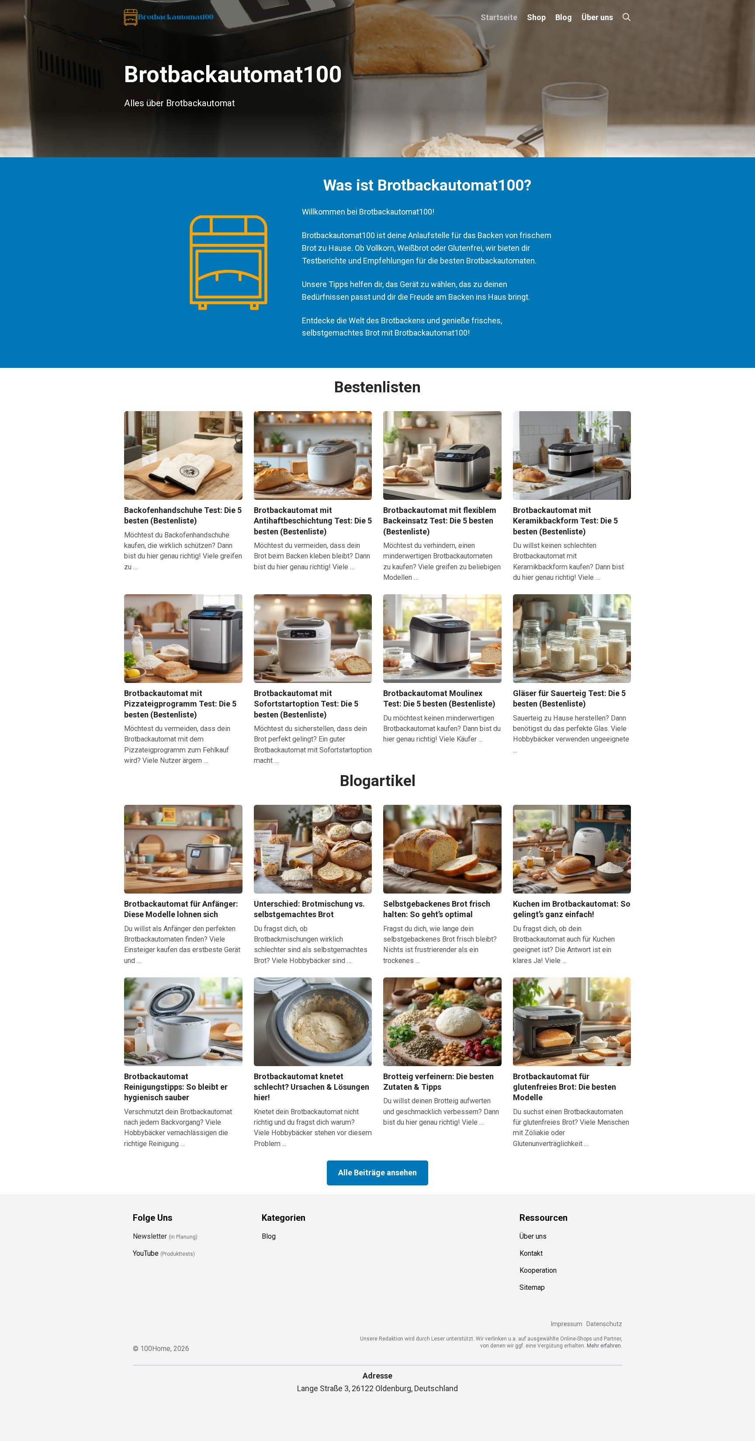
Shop (536, 17)
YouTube (146, 1253)
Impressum (566, 1324)
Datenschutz (604, 1324)
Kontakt (531, 1253)
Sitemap (532, 1287)
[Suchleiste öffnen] (626, 17)
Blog (563, 17)
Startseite (499, 17)
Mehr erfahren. (604, 1345)
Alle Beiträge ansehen (377, 1172)
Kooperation (538, 1270)
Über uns (597, 17)
